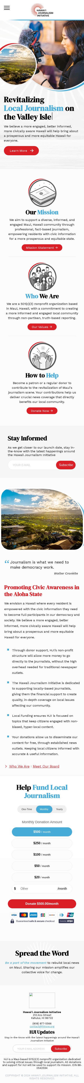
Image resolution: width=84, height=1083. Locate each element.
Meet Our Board (46, 766)
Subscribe (66, 465)
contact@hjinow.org (42, 1026)
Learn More (18, 151)
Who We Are (19, 766)
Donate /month (42, 903)
